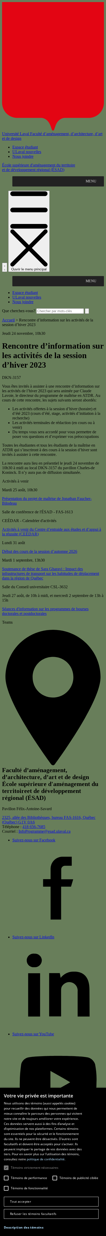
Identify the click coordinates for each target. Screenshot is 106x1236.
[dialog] (53, 1162)
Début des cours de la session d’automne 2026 (39, 551)
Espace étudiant (25, 147)
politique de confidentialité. (46, 1159)
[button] (23, 1227)
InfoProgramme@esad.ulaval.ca (44, 831)
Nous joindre (22, 156)
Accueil (8, 320)
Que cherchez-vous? (18, 311)
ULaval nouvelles (26, 152)
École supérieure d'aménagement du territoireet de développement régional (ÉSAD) (38, 167)
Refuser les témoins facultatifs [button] (33, 1214)
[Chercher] (4, 267)
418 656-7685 (33, 827)
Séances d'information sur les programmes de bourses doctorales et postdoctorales (45, 611)
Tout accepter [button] (20, 1201)
